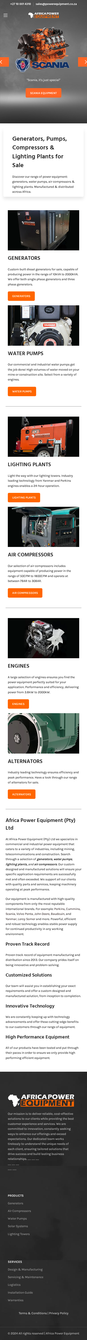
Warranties (15, 1300)
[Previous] (4, 62)
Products (16, 1196)
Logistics (14, 1285)
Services (15, 1262)
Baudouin (57, 914)
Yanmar (11, 919)
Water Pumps (17, 1218)
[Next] (82, 62)
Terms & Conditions (33, 1313)
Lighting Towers (19, 1234)
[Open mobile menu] (5, 15)
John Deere (42, 914)
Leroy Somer (26, 919)
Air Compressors (19, 1211)
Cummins (73, 909)
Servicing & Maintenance (25, 1277)
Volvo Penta (25, 914)
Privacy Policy (58, 1313)
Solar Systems (18, 1226)
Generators (15, 1203)
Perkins (59, 909)
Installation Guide (20, 1292)
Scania (10, 914)
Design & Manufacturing (25, 1269)
